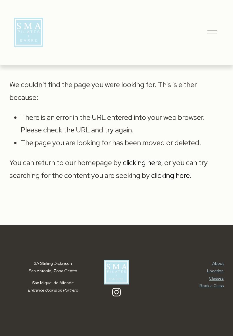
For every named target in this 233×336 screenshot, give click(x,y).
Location (215, 270)
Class (218, 285)
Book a (206, 285)
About (218, 263)
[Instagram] (116, 292)
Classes (216, 278)
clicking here (142, 162)
